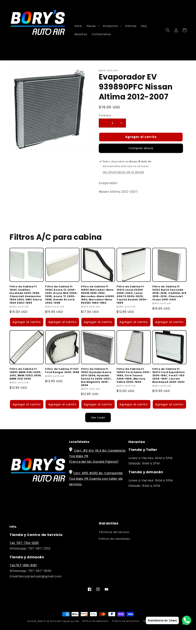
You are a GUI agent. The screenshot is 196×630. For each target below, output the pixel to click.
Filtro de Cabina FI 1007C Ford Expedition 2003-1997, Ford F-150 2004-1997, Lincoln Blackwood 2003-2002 (168, 375)
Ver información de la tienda (123, 172)
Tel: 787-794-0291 (24, 543)
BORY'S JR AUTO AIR (49, 621)
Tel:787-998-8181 (23, 565)
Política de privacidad (125, 621)
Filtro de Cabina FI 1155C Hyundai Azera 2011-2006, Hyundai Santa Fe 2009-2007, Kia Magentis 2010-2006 (96, 377)
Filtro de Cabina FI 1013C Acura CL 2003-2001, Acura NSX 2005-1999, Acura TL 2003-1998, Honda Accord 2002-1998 (61, 294)
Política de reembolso (114, 539)
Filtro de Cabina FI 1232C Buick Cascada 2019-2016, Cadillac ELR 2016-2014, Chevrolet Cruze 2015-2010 (169, 293)
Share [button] (107, 203)
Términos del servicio (114, 532)
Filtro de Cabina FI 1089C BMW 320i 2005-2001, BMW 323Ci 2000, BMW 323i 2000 (26, 373)
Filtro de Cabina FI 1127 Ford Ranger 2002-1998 (62, 370)
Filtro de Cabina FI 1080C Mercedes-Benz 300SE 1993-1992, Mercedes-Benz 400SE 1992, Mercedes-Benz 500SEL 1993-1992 (97, 294)
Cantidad (105, 115)
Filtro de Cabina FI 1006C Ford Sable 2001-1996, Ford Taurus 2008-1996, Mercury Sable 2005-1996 (134, 375)
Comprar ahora (141, 148)
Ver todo (98, 417)
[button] (92, 26)
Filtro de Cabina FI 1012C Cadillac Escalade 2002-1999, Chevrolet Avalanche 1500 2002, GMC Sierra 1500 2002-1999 (26, 294)
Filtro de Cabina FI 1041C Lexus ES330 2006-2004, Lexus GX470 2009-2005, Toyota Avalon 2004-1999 (132, 294)
